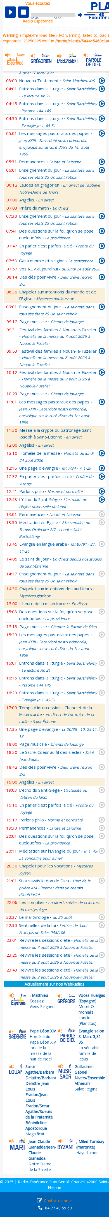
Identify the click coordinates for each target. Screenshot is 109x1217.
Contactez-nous (58, 1200)
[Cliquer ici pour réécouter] (102, 82)
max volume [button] (102, 15)
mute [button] (83, 14)
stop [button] (23, 12)
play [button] (10, 12)
